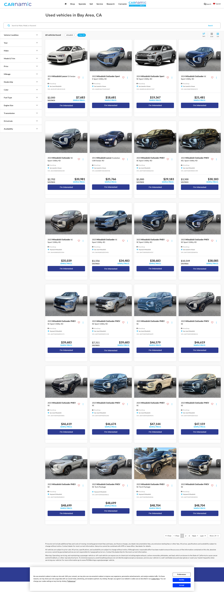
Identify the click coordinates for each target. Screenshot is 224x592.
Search (210, 25)
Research (111, 4)
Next (194, 536)
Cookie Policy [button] (155, 579)
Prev (176, 536)
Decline (181, 580)
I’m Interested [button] (66, 105)
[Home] (65, 4)
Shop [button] (72, 4)
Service (99, 4)
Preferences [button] (71, 581)
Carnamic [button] (122, 4)
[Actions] (83, 78)
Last (202, 536)
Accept (181, 585)
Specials (82, 4)
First (168, 536)
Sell (91, 4)
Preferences (181, 574)
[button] (85, 55)
